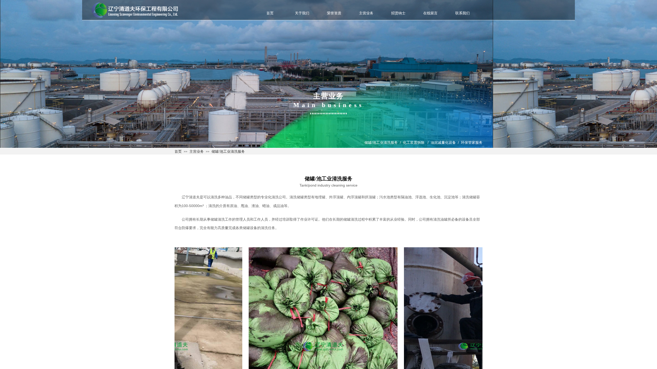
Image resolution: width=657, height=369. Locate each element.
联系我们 (462, 13)
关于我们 (302, 13)
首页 (270, 13)
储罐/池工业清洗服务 (228, 151)
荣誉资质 (334, 13)
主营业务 (366, 13)
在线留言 (430, 13)
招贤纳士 (398, 13)
